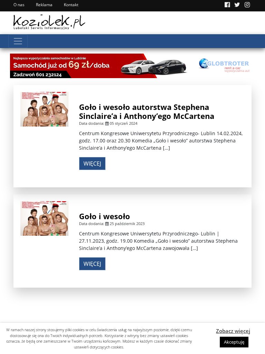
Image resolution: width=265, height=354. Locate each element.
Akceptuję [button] (234, 342)
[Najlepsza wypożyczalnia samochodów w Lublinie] (132, 65)
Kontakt (71, 5)
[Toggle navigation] (18, 41)
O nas (18, 5)
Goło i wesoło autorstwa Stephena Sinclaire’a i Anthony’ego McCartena (146, 111)
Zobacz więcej (233, 330)
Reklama (44, 5)
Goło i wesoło (104, 216)
